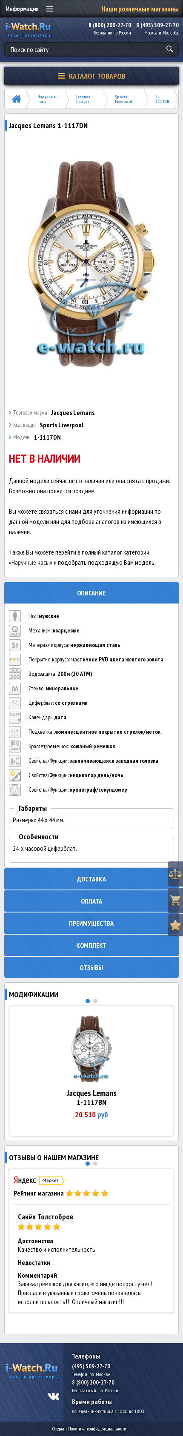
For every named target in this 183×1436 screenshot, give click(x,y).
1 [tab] (88, 1001)
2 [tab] (95, 1001)
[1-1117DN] (92, 264)
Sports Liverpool (123, 99)
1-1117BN (91, 1102)
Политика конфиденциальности (97, 1428)
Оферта (58, 1428)
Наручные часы (46, 99)
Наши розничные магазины (140, 9)
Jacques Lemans (83, 99)
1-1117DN (162, 99)
